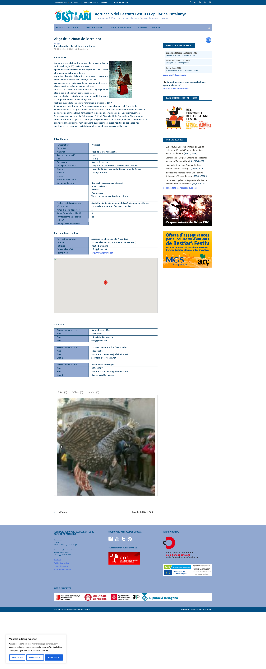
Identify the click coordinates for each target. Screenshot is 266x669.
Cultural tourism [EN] (120, 2)
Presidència (83, 49)
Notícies (156, 27)
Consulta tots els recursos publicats (180, 187)
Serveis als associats (67, 27)
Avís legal (57, 560)
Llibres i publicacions (120, 27)
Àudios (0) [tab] (93, 392)
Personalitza (17, 657)
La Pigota (62, 512)
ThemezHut (208, 609)
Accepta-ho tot (54, 657)
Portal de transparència (62, 569)
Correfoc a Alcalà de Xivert (178, 60)
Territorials (104, 2)
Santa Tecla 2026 (173, 68)
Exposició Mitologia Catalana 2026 (181, 53)
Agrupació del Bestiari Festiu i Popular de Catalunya (140, 14)
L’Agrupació (74, 2)
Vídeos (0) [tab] (77, 392)
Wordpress (193, 609)
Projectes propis (93, 27)
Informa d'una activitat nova (176, 88)
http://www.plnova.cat (102, 252)
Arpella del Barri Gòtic (143, 512)
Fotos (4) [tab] (62, 392)
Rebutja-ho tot (35, 657)
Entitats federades (89, 2)
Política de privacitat (61, 563)
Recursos (143, 27)
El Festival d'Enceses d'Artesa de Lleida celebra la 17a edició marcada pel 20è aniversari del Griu (185, 150)
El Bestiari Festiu (61, 2)
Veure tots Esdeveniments (174, 75)
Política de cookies (61, 566)
